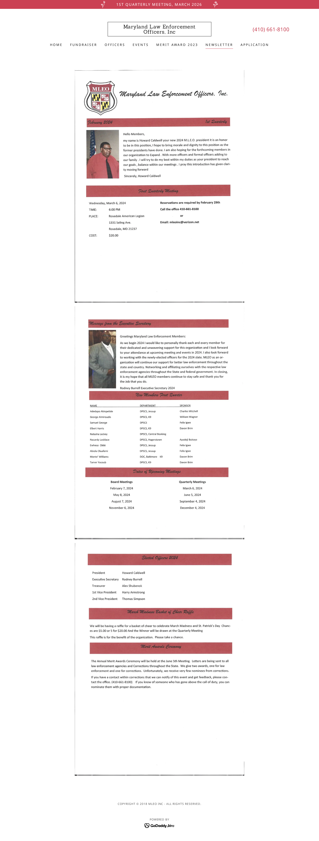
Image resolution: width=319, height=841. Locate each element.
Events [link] (141, 44)
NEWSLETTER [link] (219, 44)
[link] (160, 32)
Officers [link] (115, 44)
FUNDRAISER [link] (83, 44)
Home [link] (56, 44)
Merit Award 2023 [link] (177, 44)
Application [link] (255, 44)
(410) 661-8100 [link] (271, 29)
